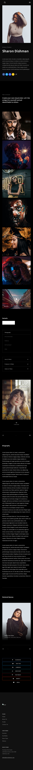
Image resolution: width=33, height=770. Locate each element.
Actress (4, 47)
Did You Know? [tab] (8, 345)
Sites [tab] (6, 349)
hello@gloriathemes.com (8, 757)
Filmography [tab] (8, 332)
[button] (3, 435)
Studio (4, 722)
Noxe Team (5, 738)
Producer (9, 47)
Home (3, 716)
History (4, 741)
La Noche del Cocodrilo (16, 424)
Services (4, 733)
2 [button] (17, 435)
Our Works (5, 736)
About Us (4, 719)
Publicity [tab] (7, 340)
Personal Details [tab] (9, 336)
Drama (16, 426)
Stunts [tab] (8, 369)
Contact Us (5, 724)
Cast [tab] (8, 359)
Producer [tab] (9, 364)
